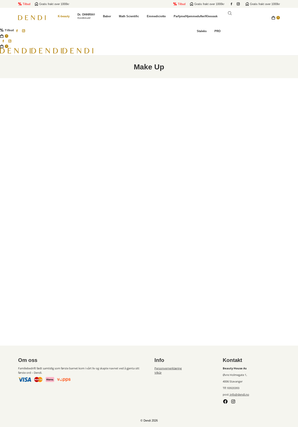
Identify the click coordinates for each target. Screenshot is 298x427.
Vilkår (158, 373)
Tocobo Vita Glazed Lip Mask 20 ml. (48, 202)
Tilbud (26, 4)
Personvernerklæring (168, 368)
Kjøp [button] (47, 223)
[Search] (261, 19)
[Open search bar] (230, 13)
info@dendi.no (239, 394)
